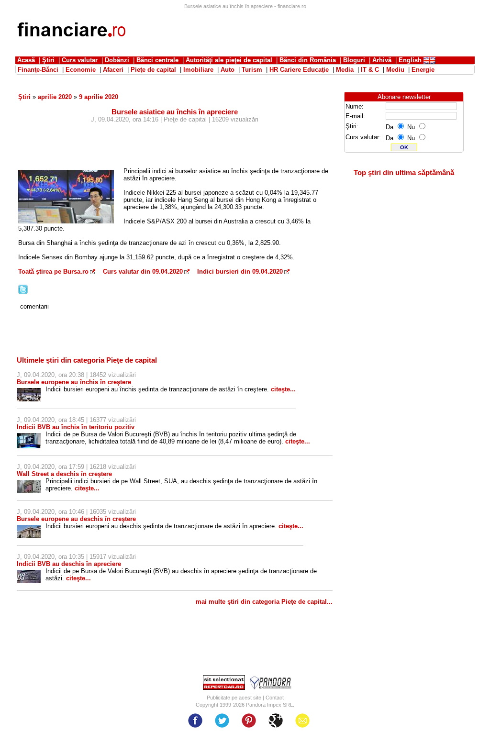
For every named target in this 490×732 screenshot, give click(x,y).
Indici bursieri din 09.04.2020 (240, 271)
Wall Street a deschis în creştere (64, 473)
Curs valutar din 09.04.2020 (143, 271)
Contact (275, 697)
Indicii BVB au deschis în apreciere (69, 563)
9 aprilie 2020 (98, 96)
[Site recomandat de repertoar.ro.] (224, 687)
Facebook (195, 720)
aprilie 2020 (55, 96)
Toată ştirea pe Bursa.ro (53, 271)
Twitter (222, 720)
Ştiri (24, 96)
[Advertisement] (300, 31)
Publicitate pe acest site (234, 697)
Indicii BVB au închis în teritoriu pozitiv (75, 427)
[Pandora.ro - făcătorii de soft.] (271, 687)
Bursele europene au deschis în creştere (76, 518)
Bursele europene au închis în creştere (74, 382)
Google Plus (275, 720)
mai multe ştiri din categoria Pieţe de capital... (264, 601)
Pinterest (248, 720)
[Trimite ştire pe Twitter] (23, 292)
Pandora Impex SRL (269, 705)
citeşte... (283, 389)
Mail (302, 720)
